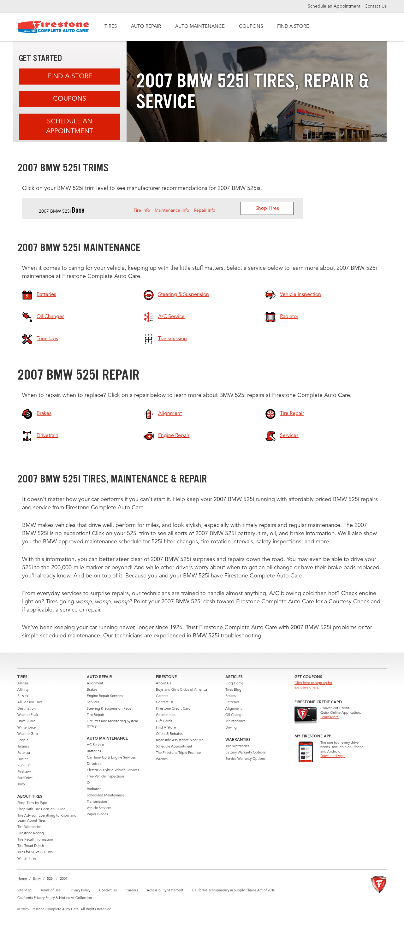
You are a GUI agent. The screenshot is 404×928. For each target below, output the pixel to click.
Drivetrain (94, 764)
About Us (163, 683)
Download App (332, 756)
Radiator (94, 789)
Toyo (21, 784)
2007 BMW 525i (62, 211)
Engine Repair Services (105, 696)
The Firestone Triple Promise (178, 753)
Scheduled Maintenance (105, 795)
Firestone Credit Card (173, 709)
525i (50, 879)
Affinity (22, 690)
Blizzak (22, 696)
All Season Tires (30, 702)
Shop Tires (267, 208)
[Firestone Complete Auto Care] (53, 27)
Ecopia (22, 740)
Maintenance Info (172, 210)
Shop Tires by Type (32, 803)
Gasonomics (165, 715)
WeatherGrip (27, 734)
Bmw (37, 879)
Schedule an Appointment (335, 6)
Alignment (95, 683)
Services (93, 702)
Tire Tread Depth (30, 846)
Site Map (24, 890)
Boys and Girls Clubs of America (181, 690)
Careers (162, 696)
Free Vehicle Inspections (106, 776)
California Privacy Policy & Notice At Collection (54, 898)
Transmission (97, 802)
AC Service (95, 745)
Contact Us (376, 6)
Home (22, 879)
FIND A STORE (293, 26)
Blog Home (234, 683)
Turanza (23, 746)
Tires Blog (233, 690)
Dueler (22, 759)
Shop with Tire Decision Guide (41, 809)
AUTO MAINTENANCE (200, 26)
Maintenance (235, 721)
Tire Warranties (29, 827)
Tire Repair (95, 715)
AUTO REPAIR (146, 26)
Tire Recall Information (35, 840)
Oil (89, 783)
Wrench (162, 759)
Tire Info (142, 210)
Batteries (94, 751)
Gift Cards (164, 721)
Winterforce (26, 728)
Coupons (69, 99)
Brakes (92, 690)
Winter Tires (26, 858)
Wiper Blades (97, 814)
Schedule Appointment (174, 746)
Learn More (329, 717)
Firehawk (24, 772)
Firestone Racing (30, 833)
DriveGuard (26, 721)
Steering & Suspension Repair (110, 709)
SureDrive (25, 778)
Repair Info (204, 210)
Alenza (22, 683)
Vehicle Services (99, 808)
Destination (26, 709)
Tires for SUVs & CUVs (35, 852)
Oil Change (234, 715)
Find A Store (69, 76)
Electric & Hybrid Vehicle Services (113, 770)
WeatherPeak (27, 715)
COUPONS (251, 26)
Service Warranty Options (245, 759)
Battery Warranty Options (245, 752)
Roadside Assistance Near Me (180, 740)
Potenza (23, 753)
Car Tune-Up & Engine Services (111, 758)
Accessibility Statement (165, 890)
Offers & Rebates (169, 734)
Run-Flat (24, 765)
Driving (231, 728)
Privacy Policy (79, 890)
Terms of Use (50, 890)
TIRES (110, 26)
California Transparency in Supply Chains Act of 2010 (233, 890)
